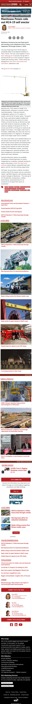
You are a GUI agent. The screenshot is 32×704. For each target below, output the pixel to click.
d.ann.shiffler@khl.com (20, 598)
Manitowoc (11, 186)
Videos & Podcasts (7, 379)
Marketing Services (7, 683)
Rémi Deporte (7, 190)
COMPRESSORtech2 (7, 668)
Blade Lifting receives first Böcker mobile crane (15, 296)
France (6, 191)
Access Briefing (6, 658)
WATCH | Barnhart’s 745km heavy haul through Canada (14, 215)
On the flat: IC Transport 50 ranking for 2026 (14, 567)
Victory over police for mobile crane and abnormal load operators (15, 563)
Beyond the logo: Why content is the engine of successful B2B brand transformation (14, 583)
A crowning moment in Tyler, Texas (11, 371)
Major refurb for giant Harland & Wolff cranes (14, 321)
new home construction (25, 186)
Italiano (27, 15)
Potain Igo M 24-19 (15, 190)
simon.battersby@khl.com (20, 615)
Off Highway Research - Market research (13, 672)
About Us (8, 692)
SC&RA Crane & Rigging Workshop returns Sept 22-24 (18, 470)
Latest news (5, 220)
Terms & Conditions (23, 697)
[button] (29, 472)
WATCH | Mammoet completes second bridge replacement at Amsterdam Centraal (14, 430)
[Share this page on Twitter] (14, 37)
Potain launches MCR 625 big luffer (11, 208)
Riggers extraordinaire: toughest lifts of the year (15, 576)
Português (5, 16)
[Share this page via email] (22, 37)
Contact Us (6, 694)
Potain (6, 186)
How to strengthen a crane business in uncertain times (15, 457)
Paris (29, 190)
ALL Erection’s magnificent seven (11, 573)
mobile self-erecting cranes (10, 188)
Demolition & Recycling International (12, 664)
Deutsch (22, 15)
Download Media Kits (7, 686)
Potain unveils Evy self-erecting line (11, 212)
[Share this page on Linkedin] (18, 37)
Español (11, 16)
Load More (16, 532)
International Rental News (9, 666)
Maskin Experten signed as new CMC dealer (13, 346)
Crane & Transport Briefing (9, 660)
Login (26, 4)
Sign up (16, 491)
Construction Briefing (7, 662)
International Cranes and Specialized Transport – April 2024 (15, 204)
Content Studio (25, 694)
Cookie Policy (23, 692)
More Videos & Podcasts (24, 461)
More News (28, 375)
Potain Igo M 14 (23, 190)
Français (16, 15)
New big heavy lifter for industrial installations (15, 271)
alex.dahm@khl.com (19, 606)
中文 (12, 15)
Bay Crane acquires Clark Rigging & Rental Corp (15, 570)
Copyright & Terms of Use (10, 697)
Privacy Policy (14, 692)
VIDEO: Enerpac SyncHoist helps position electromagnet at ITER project (13, 404)
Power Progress (6, 670)
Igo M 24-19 (7, 68)
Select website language (15, 1)
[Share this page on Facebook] (10, 37)
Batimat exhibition (20, 188)
